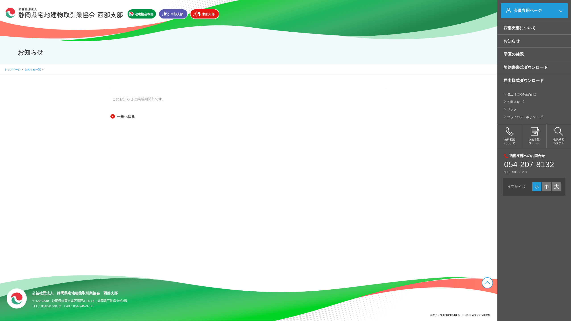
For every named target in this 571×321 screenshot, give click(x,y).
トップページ (12, 69)
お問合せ (513, 102)
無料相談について (509, 141)
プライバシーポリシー (522, 117)
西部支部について (520, 28)
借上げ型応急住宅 (519, 94)
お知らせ (512, 41)
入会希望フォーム (534, 141)
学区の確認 (514, 54)
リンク (512, 109)
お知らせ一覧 (33, 69)
